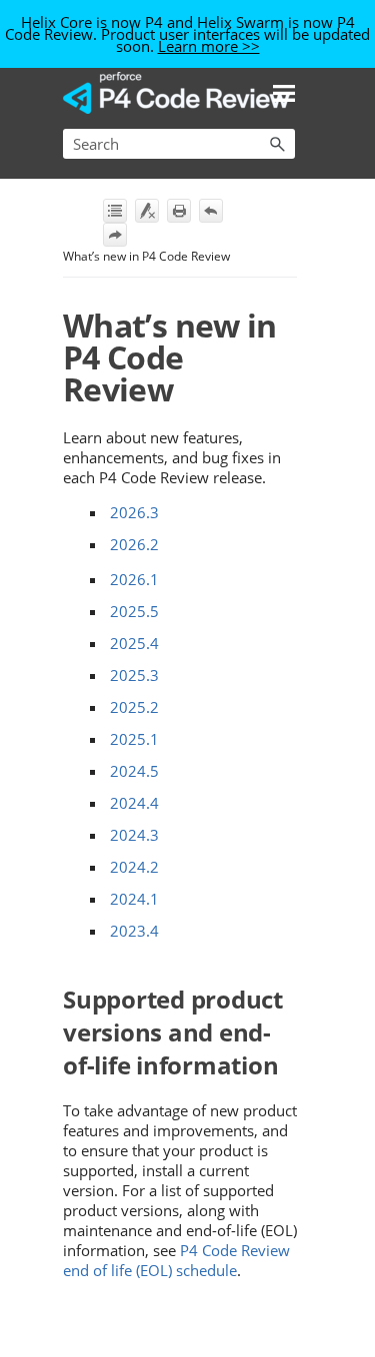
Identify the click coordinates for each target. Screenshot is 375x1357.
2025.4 (134, 643)
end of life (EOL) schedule (176, 1260)
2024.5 (134, 771)
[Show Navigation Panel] (284, 93)
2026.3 (134, 512)
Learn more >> (209, 46)
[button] (277, 144)
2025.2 (134, 707)
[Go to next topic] (115, 235)
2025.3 (134, 675)
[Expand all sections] (115, 211)
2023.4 (134, 931)
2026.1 (134, 579)
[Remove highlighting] (147, 211)
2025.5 (134, 611)
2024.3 (134, 835)
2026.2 (134, 544)
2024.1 (134, 899)
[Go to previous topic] (211, 211)
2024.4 (134, 803)
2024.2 (134, 867)
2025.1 (134, 739)
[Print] (179, 211)
